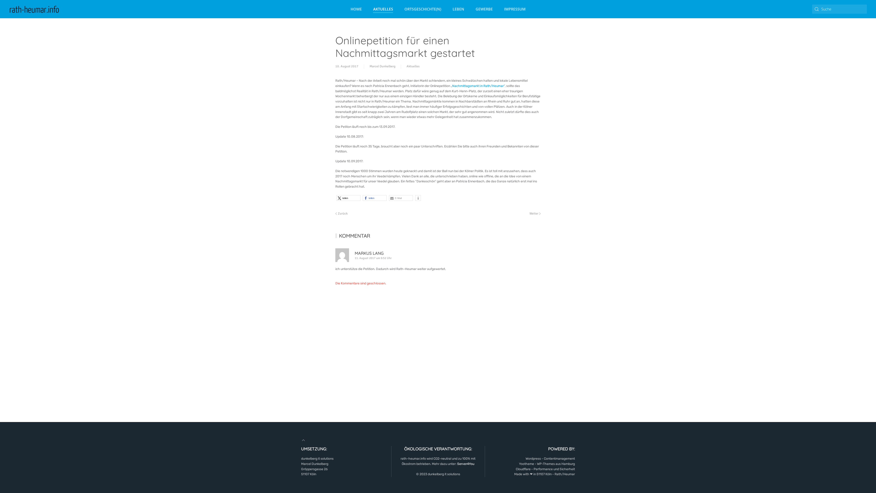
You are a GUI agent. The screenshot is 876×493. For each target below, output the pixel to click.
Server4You (465, 464)
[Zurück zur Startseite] (34, 9)
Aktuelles (413, 66)
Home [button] (356, 9)
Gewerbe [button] (484, 9)
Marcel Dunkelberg (382, 66)
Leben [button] (458, 9)
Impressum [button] (515, 9)
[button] (348, 198)
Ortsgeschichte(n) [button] (422, 9)
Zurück (343, 213)
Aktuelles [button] (383, 9)
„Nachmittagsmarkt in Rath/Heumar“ (478, 86)
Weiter (533, 213)
